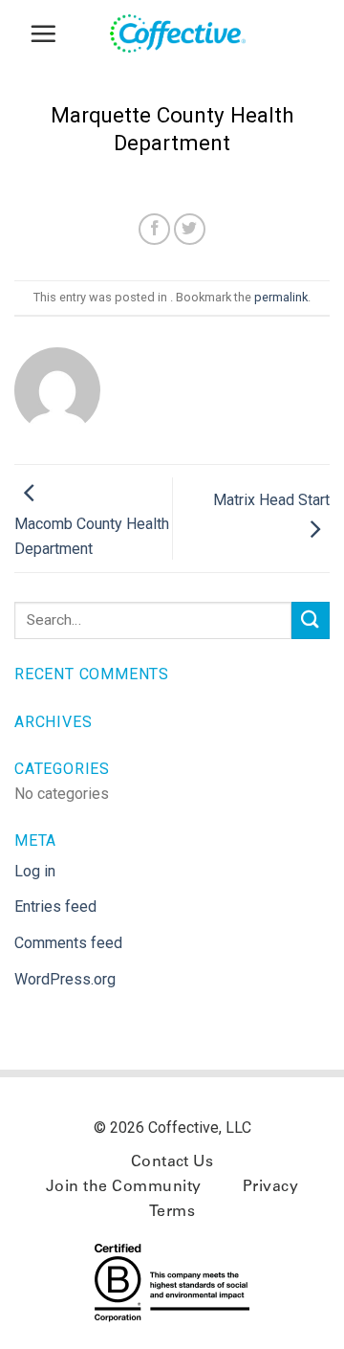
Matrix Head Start (271, 500)
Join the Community (124, 1187)
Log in (34, 871)
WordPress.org (65, 979)
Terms (172, 1212)
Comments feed (68, 943)
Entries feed (55, 906)
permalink (281, 297)
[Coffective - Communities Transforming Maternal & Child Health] (186, 33)
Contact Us (172, 1162)
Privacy (270, 1187)
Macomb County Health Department (91, 536)
